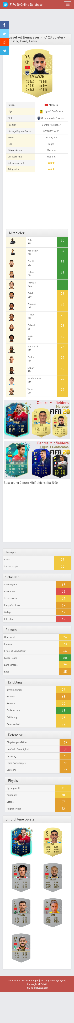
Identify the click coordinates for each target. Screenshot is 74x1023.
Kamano (32, 303)
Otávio (31, 293)
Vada (30, 389)
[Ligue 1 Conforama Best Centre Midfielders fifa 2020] (37, 460)
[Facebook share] (4, 25)
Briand (31, 325)
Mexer (31, 314)
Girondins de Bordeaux (53, 118)
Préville (32, 282)
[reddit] (4, 42)
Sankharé (33, 346)
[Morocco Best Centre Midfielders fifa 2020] (37, 419)
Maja (30, 335)
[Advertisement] (37, 22)
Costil (31, 261)
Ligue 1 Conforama (53, 111)
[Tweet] (4, 33)
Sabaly (31, 367)
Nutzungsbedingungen (52, 980)
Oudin (31, 357)
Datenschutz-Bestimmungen (23, 980)
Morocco (53, 104)
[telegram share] (4, 50)
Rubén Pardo (34, 378)
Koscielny (33, 250)
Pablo (31, 271)
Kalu (30, 239)
